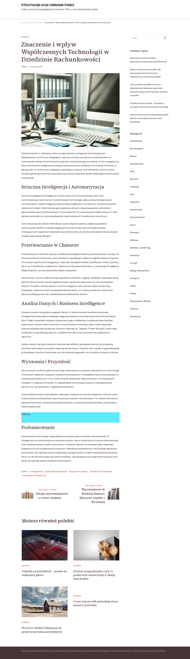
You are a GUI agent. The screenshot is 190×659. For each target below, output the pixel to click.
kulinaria (134, 201)
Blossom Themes (133, 651)
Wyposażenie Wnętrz (140, 301)
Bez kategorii (136, 148)
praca (133, 224)
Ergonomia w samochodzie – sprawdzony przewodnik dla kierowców (148, 60)
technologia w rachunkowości (34, 475)
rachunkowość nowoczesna (101, 471)
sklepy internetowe (139, 270)
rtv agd (133, 262)
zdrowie (134, 308)
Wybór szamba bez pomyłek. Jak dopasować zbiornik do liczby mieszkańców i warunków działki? (145, 73)
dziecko (134, 179)
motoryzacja (136, 209)
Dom (132, 171)
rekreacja (134, 255)
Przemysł (134, 232)
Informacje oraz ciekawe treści (47, 5)
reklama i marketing (140, 247)
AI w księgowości (36, 471)
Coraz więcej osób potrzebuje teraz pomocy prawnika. (95, 603)
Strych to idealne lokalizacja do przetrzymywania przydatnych (42, 630)
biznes (25, 37)
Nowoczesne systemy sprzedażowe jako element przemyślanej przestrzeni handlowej (149, 118)
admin (24, 66)
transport (134, 278)
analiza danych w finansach (56, 471)
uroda (133, 285)
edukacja (134, 186)
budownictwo (136, 163)
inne (132, 194)
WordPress (160, 651)
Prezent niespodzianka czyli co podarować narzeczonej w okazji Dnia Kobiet (94, 575)
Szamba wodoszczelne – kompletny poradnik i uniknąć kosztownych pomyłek (149, 105)
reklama (134, 240)
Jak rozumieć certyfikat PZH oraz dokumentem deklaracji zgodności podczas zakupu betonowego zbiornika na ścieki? (149, 90)
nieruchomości (137, 217)
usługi (133, 293)
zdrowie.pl (135, 316)
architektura (136, 140)
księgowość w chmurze (78, 471)
